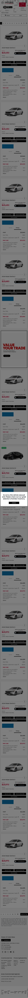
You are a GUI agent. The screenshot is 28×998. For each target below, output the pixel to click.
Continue (14, 502)
